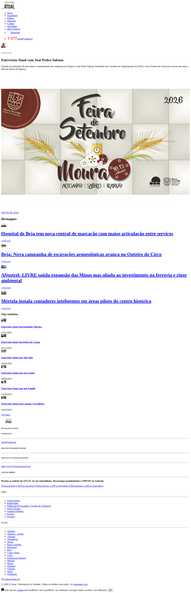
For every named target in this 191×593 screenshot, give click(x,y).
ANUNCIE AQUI (10, 212)
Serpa (10, 571)
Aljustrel (11, 536)
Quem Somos (13, 500)
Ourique (11, 569)
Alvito (10, 542)
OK (110, 590)
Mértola (10, 560)
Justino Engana (6, 53)
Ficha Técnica (13, 508)
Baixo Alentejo (14, 544)
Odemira (11, 566)
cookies (20, 590)
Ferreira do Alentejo (16, 558)
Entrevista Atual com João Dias (17, 357)
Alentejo (11, 531)
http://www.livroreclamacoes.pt (16, 466)
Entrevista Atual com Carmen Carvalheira (22, 404)
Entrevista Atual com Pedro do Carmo (20, 342)
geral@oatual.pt (25, 39)
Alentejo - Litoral (15, 534)
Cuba (9, 555)
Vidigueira (12, 574)
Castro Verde (13, 552)
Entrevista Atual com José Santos (18, 373)
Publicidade (12, 503)
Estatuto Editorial (15, 511)
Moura (10, 563)
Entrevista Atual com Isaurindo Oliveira (21, 327)
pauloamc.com (80, 584)
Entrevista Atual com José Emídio (18, 388)
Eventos (11, 516)
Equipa (10, 514)
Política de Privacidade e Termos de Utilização (29, 506)
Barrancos (12, 547)
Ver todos (5, 415)
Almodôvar (12, 539)
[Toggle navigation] (2, 8)
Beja (9, 550)
